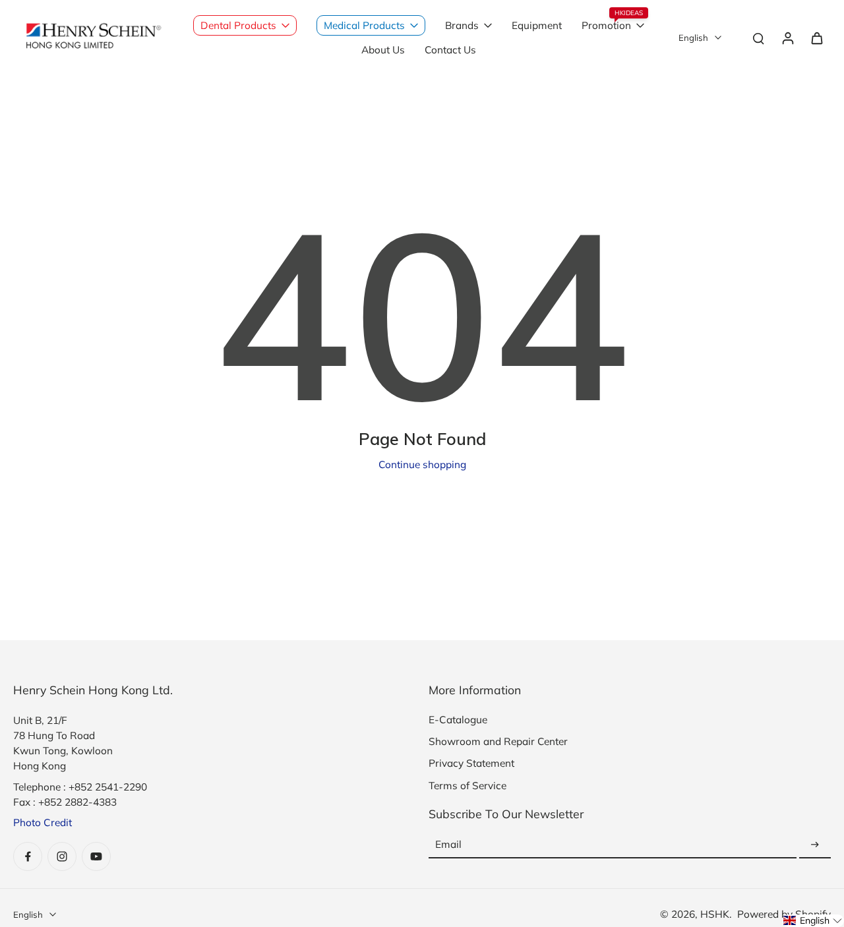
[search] (758, 37)
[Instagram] (61, 856)
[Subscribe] (815, 844)
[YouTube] (96, 856)
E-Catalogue (458, 719)
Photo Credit (42, 822)
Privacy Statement (471, 763)
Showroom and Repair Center (498, 741)
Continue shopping (422, 464)
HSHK (714, 914)
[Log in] (787, 37)
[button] (813, 920)
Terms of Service (467, 785)
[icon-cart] (816, 37)
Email (448, 845)
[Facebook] (27, 856)
